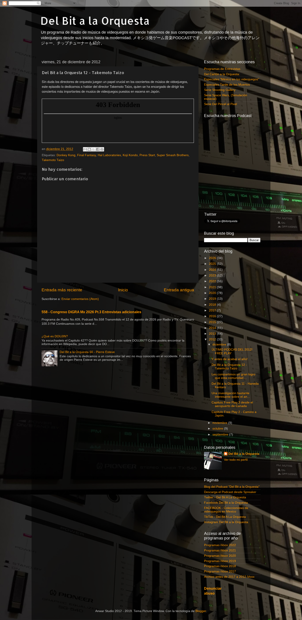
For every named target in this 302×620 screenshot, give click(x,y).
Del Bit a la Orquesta (95, 20)
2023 (213, 275)
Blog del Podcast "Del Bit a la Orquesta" (232, 486)
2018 (213, 304)
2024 (213, 269)
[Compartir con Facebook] (98, 149)
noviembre (220, 422)
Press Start (147, 155)
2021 (213, 287)
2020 (213, 293)
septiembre (220, 434)
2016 (213, 316)
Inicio (123, 290)
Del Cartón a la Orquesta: (222, 74)
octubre (218, 428)
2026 (213, 258)
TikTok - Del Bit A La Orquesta (225, 516)
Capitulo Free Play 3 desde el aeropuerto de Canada (232, 404)
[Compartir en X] (93, 149)
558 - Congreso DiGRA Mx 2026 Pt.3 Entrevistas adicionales (91, 312)
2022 (213, 281)
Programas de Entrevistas (222, 69)
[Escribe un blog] (89, 149)
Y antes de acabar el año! (230, 359)
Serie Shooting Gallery (219, 90)
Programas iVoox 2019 (220, 561)
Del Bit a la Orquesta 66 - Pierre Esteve (87, 352)
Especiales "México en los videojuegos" (231, 79)
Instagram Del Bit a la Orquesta (226, 522)
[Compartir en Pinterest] (102, 149)
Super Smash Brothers (173, 155)
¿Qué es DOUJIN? (55, 336)
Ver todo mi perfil (236, 459)
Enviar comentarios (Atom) (80, 299)
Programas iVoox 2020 (220, 555)
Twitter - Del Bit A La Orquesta (225, 497)
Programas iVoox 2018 (220, 566)
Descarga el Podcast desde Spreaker (230, 492)
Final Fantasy (86, 155)
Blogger (200, 611)
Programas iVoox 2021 (220, 550)
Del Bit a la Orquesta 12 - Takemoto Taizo (229, 366)
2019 (213, 298)
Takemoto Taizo (53, 160)
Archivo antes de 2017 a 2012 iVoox (229, 576)
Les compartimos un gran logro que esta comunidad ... (233, 376)
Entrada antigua (179, 290)
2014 (213, 328)
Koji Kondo (130, 155)
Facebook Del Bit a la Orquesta (226, 502)
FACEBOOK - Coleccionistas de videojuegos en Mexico (226, 509)
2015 (213, 322)
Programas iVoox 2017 (220, 571)
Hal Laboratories (109, 155)
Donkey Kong (66, 155)
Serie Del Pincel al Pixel (220, 104)
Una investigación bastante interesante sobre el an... (231, 395)
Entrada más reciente (62, 290)
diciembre (219, 344)
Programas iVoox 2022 (220, 545)
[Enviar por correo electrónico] (85, 149)
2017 (213, 310)
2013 (213, 333)
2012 (213, 339)
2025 (213, 263)
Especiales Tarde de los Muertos (227, 84)
